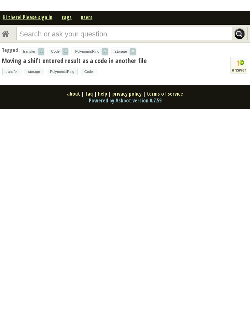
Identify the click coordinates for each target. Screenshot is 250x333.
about (73, 93)
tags (67, 17)
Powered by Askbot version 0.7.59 (125, 100)
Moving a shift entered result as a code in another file (74, 60)
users (86, 17)
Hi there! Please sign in (27, 17)
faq (89, 93)
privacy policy (127, 93)
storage (34, 71)
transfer (12, 71)
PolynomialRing (62, 71)
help (102, 93)
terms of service (165, 93)
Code (88, 71)
